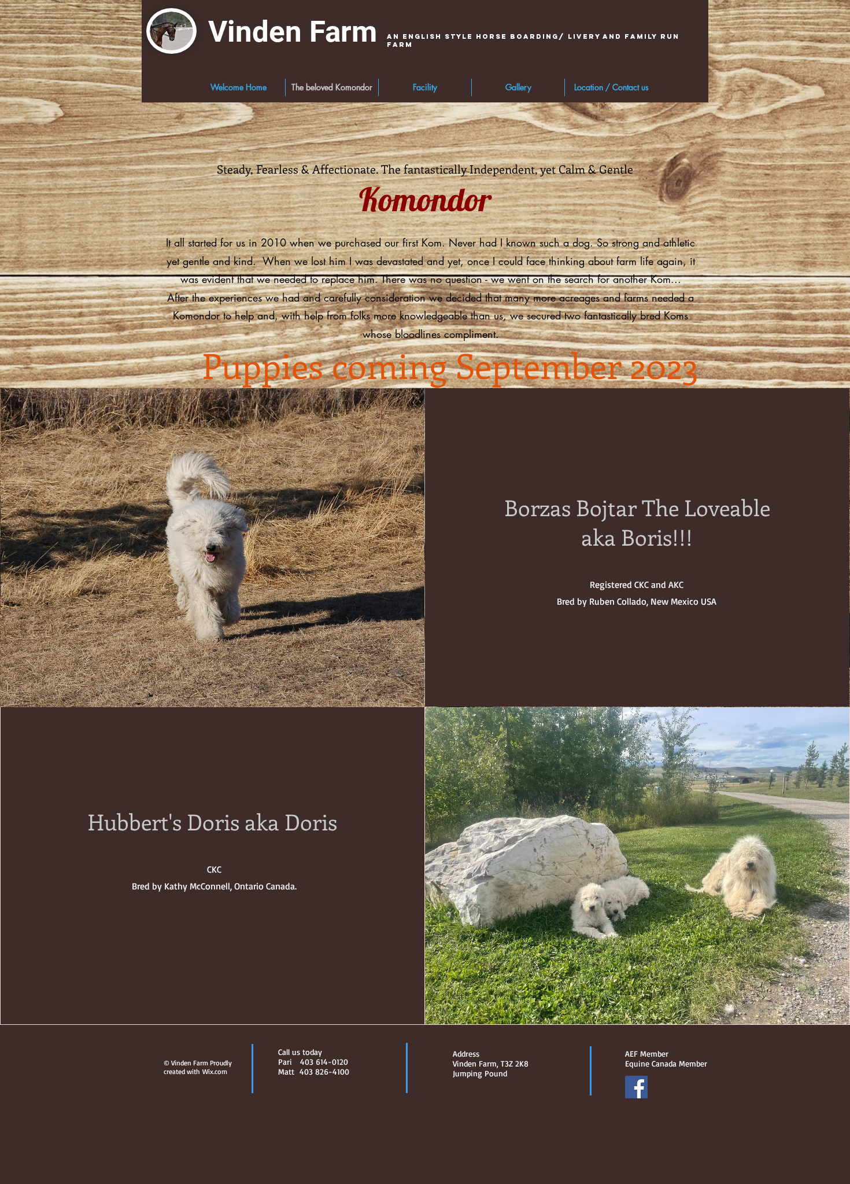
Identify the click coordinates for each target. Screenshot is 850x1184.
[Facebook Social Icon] (636, 1087)
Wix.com (214, 1071)
